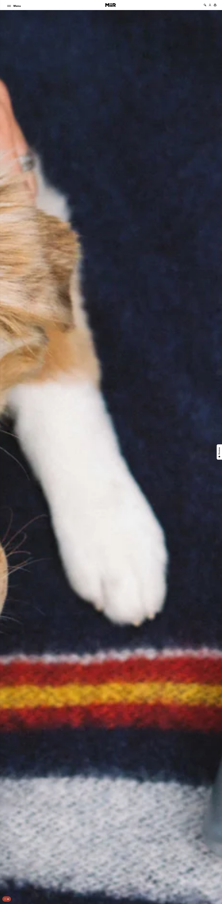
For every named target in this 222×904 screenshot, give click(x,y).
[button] (204, 5)
